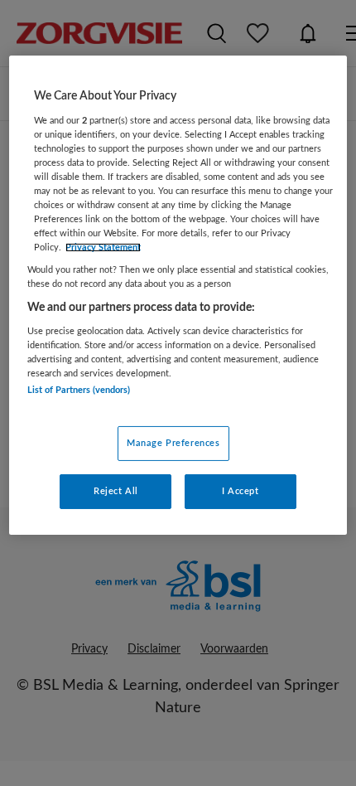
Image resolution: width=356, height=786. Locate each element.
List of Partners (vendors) (78, 390)
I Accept (240, 491)
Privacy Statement (103, 247)
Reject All (116, 491)
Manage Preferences (173, 443)
